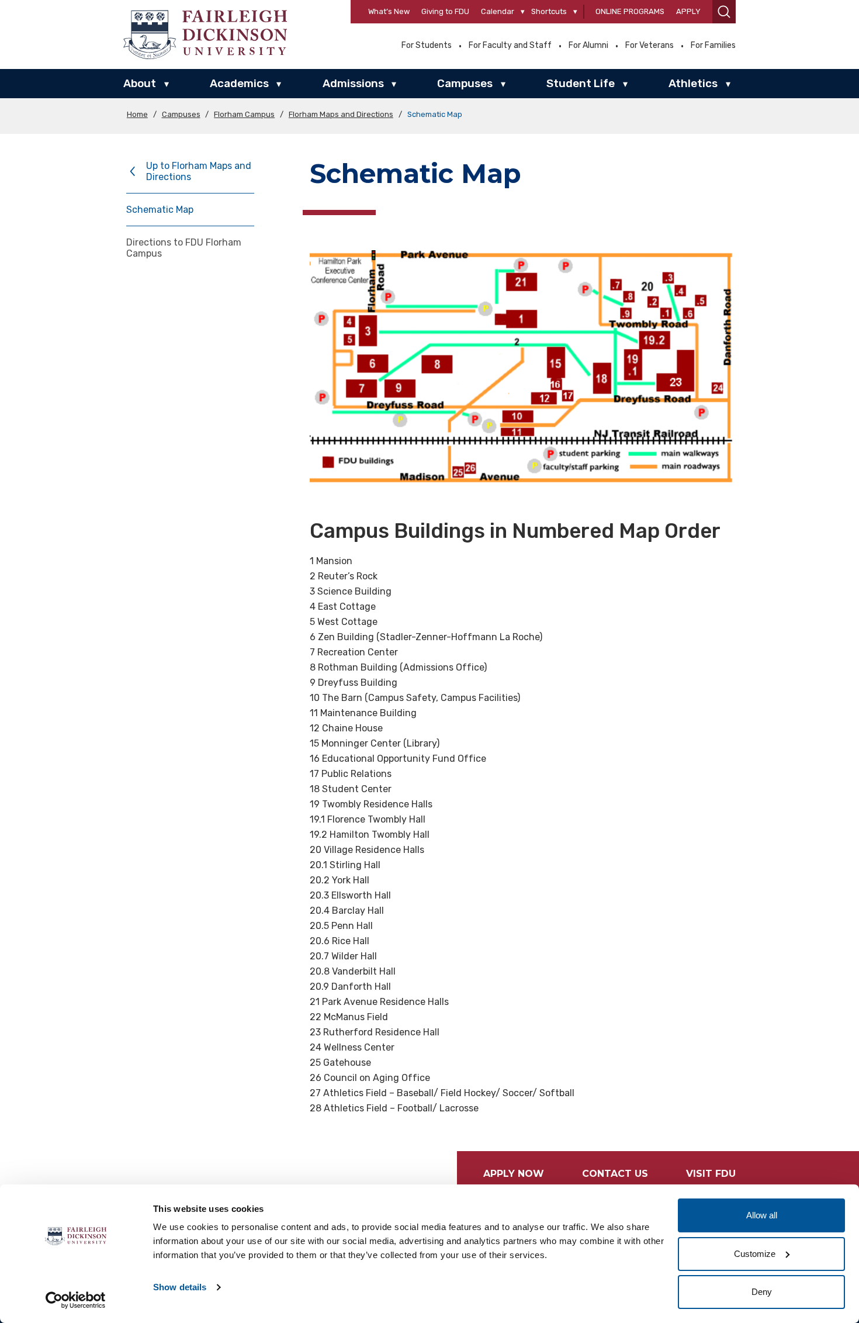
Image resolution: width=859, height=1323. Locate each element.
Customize (754, 1254)
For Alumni (588, 45)
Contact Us (615, 1173)
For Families (713, 45)
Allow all (761, 1215)
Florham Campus (244, 114)
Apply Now (513, 1173)
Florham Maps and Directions (341, 114)
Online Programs (629, 11)
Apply (688, 11)
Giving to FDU (445, 11)
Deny (761, 1292)
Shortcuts (549, 11)
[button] (724, 11)
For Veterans (649, 45)
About (139, 83)
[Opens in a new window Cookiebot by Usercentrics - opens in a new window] (76, 1300)
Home (137, 114)
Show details (179, 1287)
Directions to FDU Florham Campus (183, 248)
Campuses (465, 83)
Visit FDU (711, 1173)
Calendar (497, 11)
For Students (426, 45)
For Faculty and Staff (510, 45)
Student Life (580, 83)
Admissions (353, 83)
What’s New (389, 11)
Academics (239, 83)
